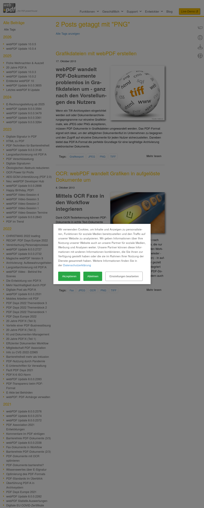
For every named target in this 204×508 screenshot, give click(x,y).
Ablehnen (92, 276)
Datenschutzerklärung (77, 265)
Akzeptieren (69, 276)
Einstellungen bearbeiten (124, 276)
